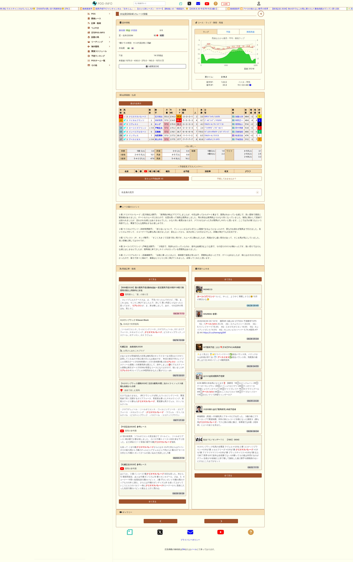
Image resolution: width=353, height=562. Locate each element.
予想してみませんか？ (226, 178)
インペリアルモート (137, 131)
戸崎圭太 (159, 128)
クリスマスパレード (137, 116)
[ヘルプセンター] (216, 4)
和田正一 (237, 120)
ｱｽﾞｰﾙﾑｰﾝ (219, 128)
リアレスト (133, 124)
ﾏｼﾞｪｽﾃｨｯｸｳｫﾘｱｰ (211, 131)
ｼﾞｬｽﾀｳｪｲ (208, 139)
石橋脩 (158, 131)
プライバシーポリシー (190, 540)
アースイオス (134, 139)
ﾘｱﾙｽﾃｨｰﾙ (208, 124)
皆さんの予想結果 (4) (154, 178)
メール (194, 549)
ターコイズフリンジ (137, 128)
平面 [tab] (228, 32)
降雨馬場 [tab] (250, 32)
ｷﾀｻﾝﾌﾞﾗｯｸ (208, 116)
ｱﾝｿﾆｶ (216, 135)
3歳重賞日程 (153, 66)
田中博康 (237, 128)
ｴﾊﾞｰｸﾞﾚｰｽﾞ (224, 131)
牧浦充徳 (237, 135)
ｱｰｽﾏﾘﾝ (217, 139)
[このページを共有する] (261, 14)
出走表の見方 (127, 192)
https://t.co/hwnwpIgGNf (214, 332)
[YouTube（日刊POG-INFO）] (207, 4)
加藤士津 (237, 116)
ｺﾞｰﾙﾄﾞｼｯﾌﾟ (209, 120)
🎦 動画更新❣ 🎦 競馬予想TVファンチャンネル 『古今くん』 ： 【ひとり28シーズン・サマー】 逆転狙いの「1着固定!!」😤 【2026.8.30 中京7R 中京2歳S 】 (139, 8)
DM (183, 549)
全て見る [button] (152, 279)
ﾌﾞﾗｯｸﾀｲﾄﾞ (208, 128)
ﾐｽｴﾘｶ (217, 116)
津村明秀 (159, 120)
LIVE (225, 4)
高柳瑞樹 (237, 131)
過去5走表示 (135, 103)
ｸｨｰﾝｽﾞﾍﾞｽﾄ (219, 124)
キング (158, 124)
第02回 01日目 (128, 30)
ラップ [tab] (206, 32)
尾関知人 (237, 124)
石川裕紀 (159, 116)
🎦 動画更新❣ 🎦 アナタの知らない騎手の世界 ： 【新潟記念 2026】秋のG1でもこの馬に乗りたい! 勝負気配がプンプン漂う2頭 (273, 8)
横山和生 (159, 139)
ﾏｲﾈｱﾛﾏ (219, 120)
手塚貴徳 (237, 139)
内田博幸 (159, 135)
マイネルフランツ (136, 120)
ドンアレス (133, 135)
